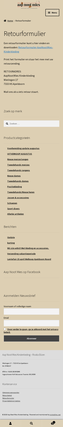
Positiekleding (14, 186)
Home (10, 20)
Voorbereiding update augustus (23, 148)
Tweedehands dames (18, 181)
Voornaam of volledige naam (17, 306)
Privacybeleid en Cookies (11, 401)
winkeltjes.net (55, 415)
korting (11, 242)
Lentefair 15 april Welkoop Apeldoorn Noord (29, 259)
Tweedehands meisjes (18, 164)
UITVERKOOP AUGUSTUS (19, 153)
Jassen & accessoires (18, 197)
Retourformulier (8, 398)
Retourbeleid (7, 395)
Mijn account (10, 423)
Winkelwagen (48, 421)
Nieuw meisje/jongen (17, 159)
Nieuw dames (14, 175)
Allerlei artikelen (15, 213)
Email (6, 317)
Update (11, 237)
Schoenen (12, 203)
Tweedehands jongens (18, 170)
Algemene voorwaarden (10, 392)
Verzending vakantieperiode (21, 253)
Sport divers (13, 208)
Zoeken (31, 423)
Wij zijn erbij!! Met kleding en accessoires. (28, 248)
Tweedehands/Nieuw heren (20, 192)
